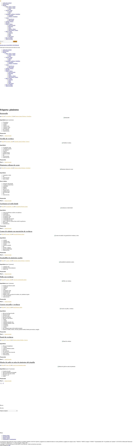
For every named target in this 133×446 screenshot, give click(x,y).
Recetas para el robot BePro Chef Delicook (9, 45)
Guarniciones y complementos (9, 439)
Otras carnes (11, 20)
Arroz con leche (11, 25)
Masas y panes (9, 31)
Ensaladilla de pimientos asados (11, 258)
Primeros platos (18, 116)
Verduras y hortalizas (12, 16)
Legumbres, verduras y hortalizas (13, 14)
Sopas (9, 9)
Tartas (9, 27)
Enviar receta (6, 4)
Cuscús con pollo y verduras (10, 304)
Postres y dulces (9, 24)
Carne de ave (11, 19)
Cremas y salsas (11, 7)
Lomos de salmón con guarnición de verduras (16, 231)
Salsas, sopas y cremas (10, 6)
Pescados (8, 22)
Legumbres (10, 15)
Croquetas (10, 32)
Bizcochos (10, 26)
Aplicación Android (7, 3)
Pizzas (9, 35)
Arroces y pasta (9, 10)
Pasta (9, 12)
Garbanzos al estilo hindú (9, 204)
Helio (3, 116)
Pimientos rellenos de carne (10, 165)
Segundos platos (17, 141)
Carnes (7, 17)
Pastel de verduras (6, 337)
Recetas (4, 5)
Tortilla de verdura (7, 139)
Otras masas (11, 36)
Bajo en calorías (9, 37)
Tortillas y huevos (9, 21)
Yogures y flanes (12, 29)
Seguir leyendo (8, 135)
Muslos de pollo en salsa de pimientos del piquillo (17, 362)
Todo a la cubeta (9, 39)
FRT (9, 445)
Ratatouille (4, 113)
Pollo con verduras (6, 277)
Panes (9, 34)
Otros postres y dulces (13, 30)
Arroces (10, 11)
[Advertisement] (66, 97)
